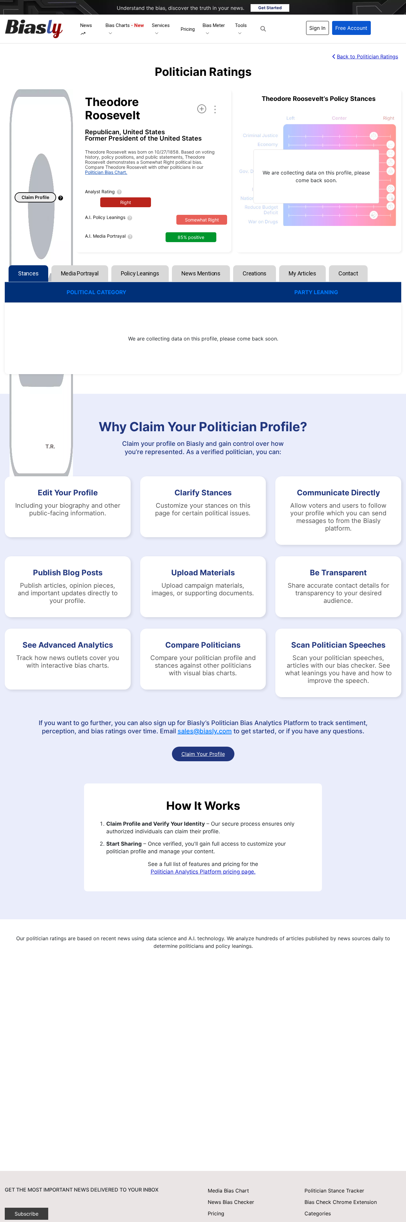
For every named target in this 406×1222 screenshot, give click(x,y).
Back (367, 56)
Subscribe (26, 1214)
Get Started (270, 7)
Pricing (188, 29)
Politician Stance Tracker (334, 1190)
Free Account (351, 28)
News (86, 25)
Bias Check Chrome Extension (340, 1202)
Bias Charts (125, 25)
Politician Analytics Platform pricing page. (203, 872)
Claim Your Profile (203, 754)
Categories (317, 1213)
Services (161, 25)
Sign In (317, 28)
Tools (241, 25)
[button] (263, 29)
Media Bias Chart (228, 1190)
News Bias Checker (231, 1202)
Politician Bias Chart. (106, 172)
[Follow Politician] (201, 108)
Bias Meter (214, 25)
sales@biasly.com (205, 731)
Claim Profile (35, 197)
